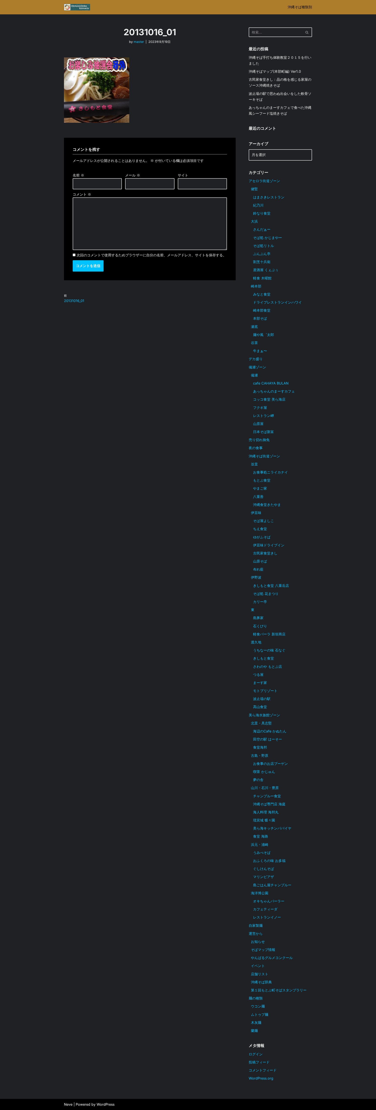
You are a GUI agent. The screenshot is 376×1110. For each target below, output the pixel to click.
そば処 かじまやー (267, 237)
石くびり (260, 626)
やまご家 (260, 488)
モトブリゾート (265, 691)
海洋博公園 (259, 893)
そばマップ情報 (263, 949)
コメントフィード (263, 1070)
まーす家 (260, 682)
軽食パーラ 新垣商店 (269, 634)
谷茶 (254, 343)
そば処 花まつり (266, 593)
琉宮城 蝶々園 (264, 820)
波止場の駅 (261, 699)
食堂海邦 (260, 747)
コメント (82, 194)
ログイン (256, 1054)
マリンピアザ (263, 877)
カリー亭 (260, 602)
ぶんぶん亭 (261, 254)
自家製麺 (256, 925)
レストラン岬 (263, 415)
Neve (68, 1104)
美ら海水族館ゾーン (264, 715)
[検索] (307, 32)
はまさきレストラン (268, 197)
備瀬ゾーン (257, 367)
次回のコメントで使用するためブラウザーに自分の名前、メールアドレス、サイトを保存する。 (151, 255)
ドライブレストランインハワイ (277, 302)
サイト (183, 175)
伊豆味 (256, 512)
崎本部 (256, 286)
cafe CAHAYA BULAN (271, 383)
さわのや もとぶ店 (267, 666)
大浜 (254, 221)
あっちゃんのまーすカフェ (274, 391)
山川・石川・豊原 (265, 788)
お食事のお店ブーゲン (270, 763)
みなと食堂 (261, 294)
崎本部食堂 (261, 310)
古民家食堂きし (265, 553)
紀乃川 (258, 205)
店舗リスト (259, 974)
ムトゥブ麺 (259, 1014)
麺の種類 (256, 998)
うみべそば (261, 852)
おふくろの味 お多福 (269, 860)
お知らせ (258, 941)
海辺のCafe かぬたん (269, 731)
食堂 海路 (260, 836)
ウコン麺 (258, 1006)
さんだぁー (261, 229)
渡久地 (256, 642)
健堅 (254, 189)
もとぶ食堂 (261, 480)
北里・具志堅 (261, 723)
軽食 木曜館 (262, 278)
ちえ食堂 (260, 529)
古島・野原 (259, 755)
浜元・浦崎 (259, 844)
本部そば (260, 318)
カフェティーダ (265, 909)
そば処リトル (263, 245)
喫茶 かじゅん (264, 771)
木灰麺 (256, 1022)
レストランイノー (267, 917)
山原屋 (258, 423)
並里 (254, 464)
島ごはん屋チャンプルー (272, 885)
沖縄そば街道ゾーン (264, 456)
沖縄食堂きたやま (267, 504)
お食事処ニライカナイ (270, 472)
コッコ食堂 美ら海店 (269, 399)
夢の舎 (258, 780)
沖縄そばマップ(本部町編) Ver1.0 (275, 71)
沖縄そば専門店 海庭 (269, 804)
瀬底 (254, 326)
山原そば (260, 561)
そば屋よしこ (263, 521)
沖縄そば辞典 (261, 982)
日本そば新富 (263, 432)
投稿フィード (259, 1062)
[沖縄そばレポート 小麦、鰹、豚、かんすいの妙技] (77, 7)
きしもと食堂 (263, 658)
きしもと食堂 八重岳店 (271, 585)
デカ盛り (256, 359)
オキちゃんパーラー (268, 901)
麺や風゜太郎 (263, 334)
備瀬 (254, 375)
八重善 (258, 496)
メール (132, 175)
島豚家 (258, 618)
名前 (78, 175)
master (139, 42)
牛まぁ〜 (260, 351)
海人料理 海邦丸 (266, 812)
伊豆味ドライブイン (268, 545)
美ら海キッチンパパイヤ (272, 828)
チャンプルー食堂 (267, 796)
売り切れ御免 (259, 440)
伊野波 (256, 577)
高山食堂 (260, 707)
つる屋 (258, 674)
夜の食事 (256, 448)
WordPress (105, 1104)
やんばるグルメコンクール (272, 958)
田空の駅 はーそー (267, 739)
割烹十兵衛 (261, 262)
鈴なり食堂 (261, 213)
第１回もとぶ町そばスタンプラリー (279, 990)
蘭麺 (254, 1030)
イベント (258, 966)
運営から (256, 933)
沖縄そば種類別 (300, 7)
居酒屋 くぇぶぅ (266, 270)
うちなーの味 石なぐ (269, 650)
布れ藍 (258, 569)
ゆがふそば (261, 537)
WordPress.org (261, 1078)
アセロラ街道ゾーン (264, 181)
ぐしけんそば (263, 869)
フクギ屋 (260, 407)
